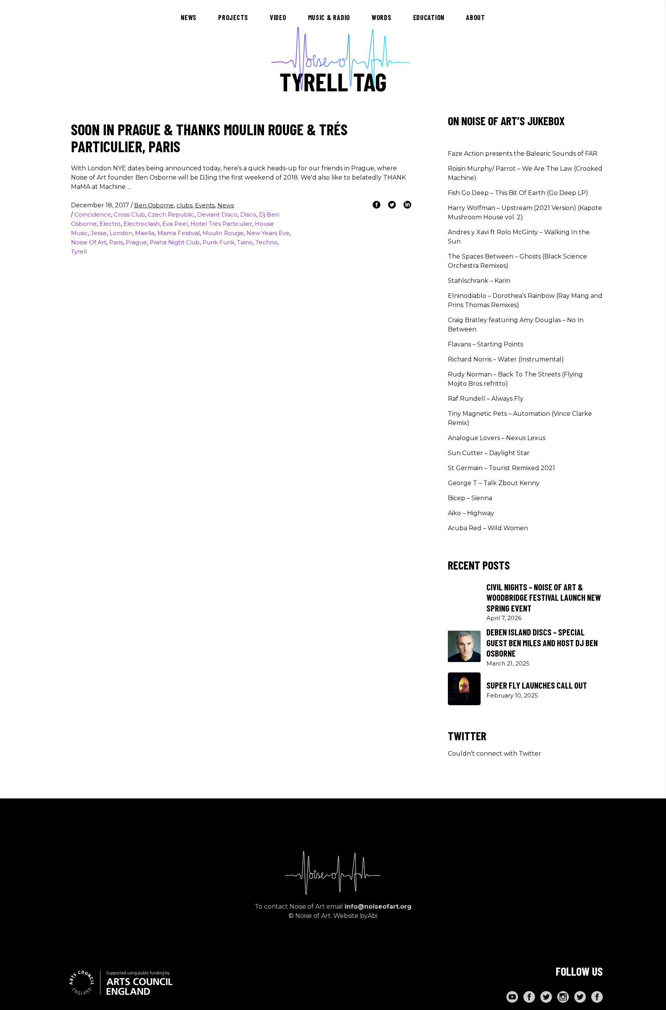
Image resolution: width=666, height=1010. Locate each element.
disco (248, 214)
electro (110, 223)
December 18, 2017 (101, 205)
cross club (129, 214)
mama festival (178, 233)
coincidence (92, 214)
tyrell (79, 251)
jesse (99, 233)
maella (145, 233)
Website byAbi (355, 915)
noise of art (88, 242)
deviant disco (217, 214)
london (120, 233)
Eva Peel (175, 223)
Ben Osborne (154, 205)
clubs (184, 205)
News (225, 205)
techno (267, 242)
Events (205, 205)
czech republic (171, 214)
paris (116, 242)
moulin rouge (223, 233)
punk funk (218, 242)
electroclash (141, 223)
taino (245, 242)
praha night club (175, 242)
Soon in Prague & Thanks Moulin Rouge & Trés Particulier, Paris (209, 137)
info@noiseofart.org (378, 906)
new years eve (267, 233)
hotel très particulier (221, 223)
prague (136, 242)
